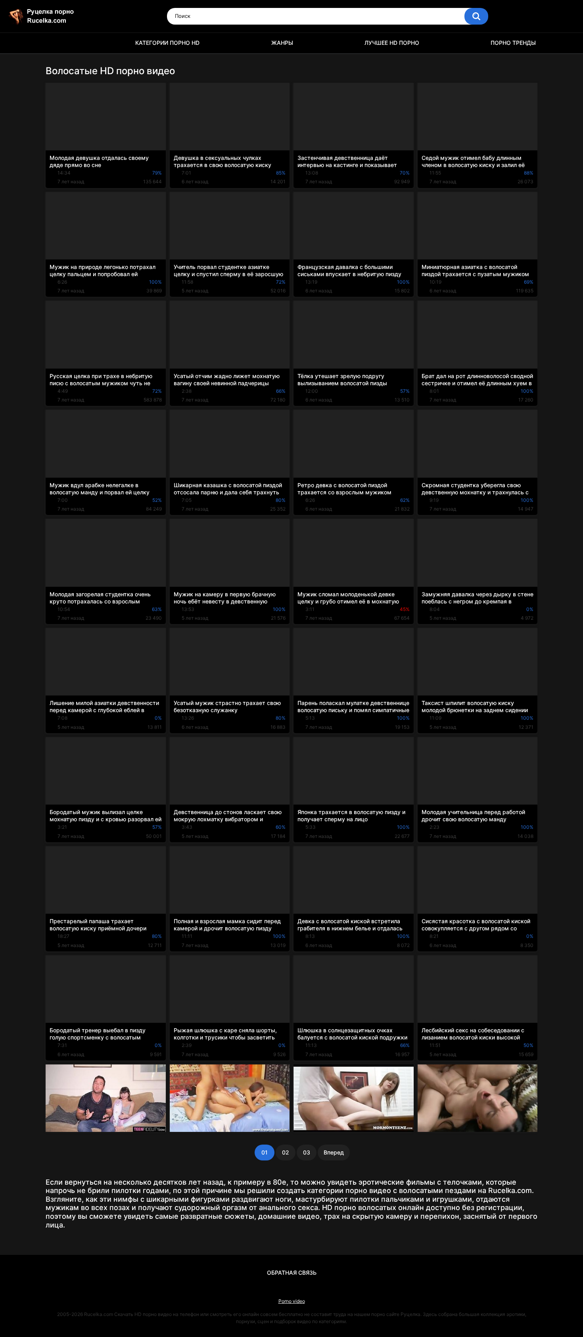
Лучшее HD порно (391, 42)
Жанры (282, 42)
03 (306, 1152)
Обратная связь (291, 1272)
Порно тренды (513, 42)
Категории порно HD (167, 42)
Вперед (334, 1152)
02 (285, 1152)
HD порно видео (55, 43)
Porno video (291, 1301)
